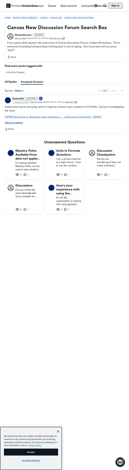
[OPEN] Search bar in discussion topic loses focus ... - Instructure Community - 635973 (53, 116)
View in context (14, 122)
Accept (31, 452)
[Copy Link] (63, 38)
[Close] (58, 431)
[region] (31, 448)
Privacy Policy (35, 445)
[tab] (11, 82)
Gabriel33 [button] (18, 98)
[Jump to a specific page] (121, 90)
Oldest (18, 91)
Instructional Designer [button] (15, 72)
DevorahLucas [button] (23, 34)
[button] (10, 36)
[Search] (105, 5)
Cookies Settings (31, 460)
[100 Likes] (41, 98)
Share (11, 57)
